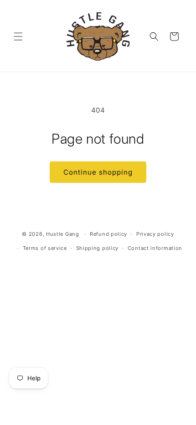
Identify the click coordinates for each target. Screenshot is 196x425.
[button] (18, 36)
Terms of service (45, 248)
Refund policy (108, 234)
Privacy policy (155, 234)
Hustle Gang (62, 234)
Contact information (155, 248)
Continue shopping (98, 172)
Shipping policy (97, 248)
